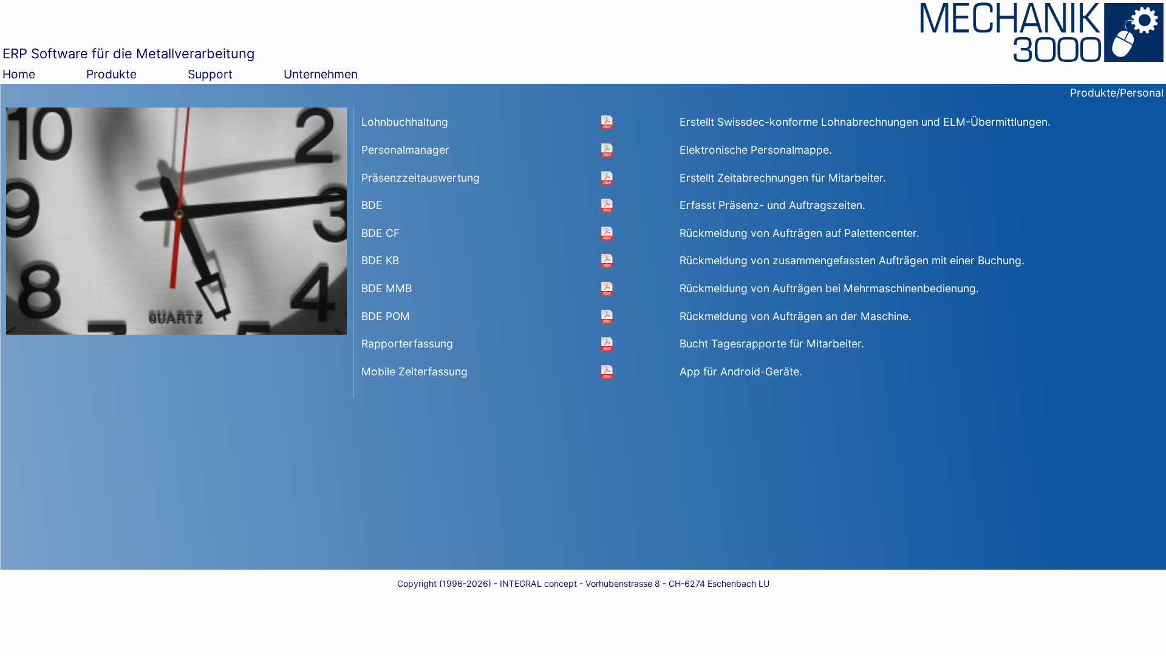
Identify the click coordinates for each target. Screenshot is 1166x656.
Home (18, 74)
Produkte (111, 74)
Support (210, 74)
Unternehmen (321, 74)
